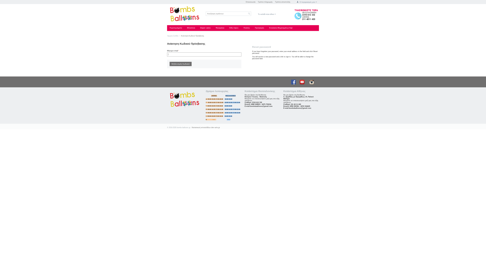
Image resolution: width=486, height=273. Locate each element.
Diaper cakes (205, 28)
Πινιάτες (247, 28)
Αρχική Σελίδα (172, 36)
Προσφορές (259, 28)
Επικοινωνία (250, 2)
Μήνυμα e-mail (172, 51)
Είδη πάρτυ (233, 28)
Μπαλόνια (191, 28)
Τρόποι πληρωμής (265, 2)
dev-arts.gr (215, 127)
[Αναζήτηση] (249, 14)
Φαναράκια (220, 28)
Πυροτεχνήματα (176, 28)
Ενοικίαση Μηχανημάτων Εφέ (280, 28)
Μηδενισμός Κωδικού (180, 64)
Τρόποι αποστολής (282, 2)
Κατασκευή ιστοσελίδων (201, 127)
